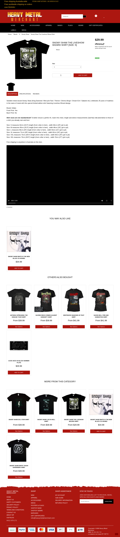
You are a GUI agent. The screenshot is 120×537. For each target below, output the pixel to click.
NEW (32, 495)
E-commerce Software (94, 534)
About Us (10, 499)
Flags (70, 25)
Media (24, 30)
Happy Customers (14, 502)
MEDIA (33, 503)
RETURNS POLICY (61, 503)
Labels (13, 30)
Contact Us (11, 512)
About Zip (10, 515)
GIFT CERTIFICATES (38, 516)
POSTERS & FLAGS (37, 505)
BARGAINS (34, 513)
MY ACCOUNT (60, 495)
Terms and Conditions (15, 510)
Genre (80, 25)
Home (10, 34)
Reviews (36, 94)
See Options (18, 326)
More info (106, 44)
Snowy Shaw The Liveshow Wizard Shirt (43, 34)
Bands (60, 25)
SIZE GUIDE (59, 498)
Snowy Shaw (25, 34)
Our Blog (10, 517)
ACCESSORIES (36, 500)
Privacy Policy (12, 507)
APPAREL (34, 498)
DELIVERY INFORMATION (63, 500)
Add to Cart (82, 75)
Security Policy (13, 505)
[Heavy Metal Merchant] (25, 16)
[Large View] (11, 86)
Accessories (35, 25)
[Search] (84, 16)
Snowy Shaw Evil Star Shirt (19, 419)
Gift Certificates (96, 25)
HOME (13, 25)
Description (12, 94)
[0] (93, 17)
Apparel (49, 25)
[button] (116, 534)
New (22, 25)
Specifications (25, 94)
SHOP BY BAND (36, 508)
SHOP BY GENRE (37, 510)
